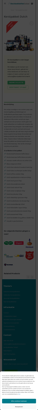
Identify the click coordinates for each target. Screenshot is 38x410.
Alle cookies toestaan (19, 401)
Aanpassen (19, 407)
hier (19, 394)
